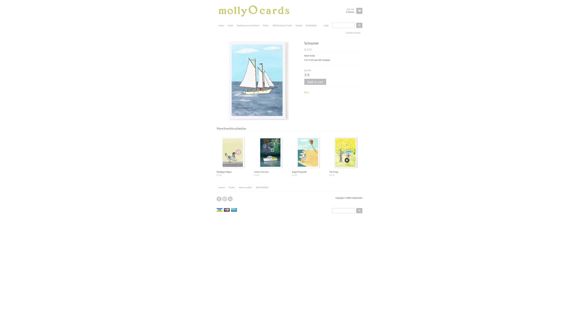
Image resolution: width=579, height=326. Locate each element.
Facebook (219, 199)
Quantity (307, 70)
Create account (353, 32)
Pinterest (224, 199)
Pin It (306, 92)
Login (326, 25)
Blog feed (230, 199)
